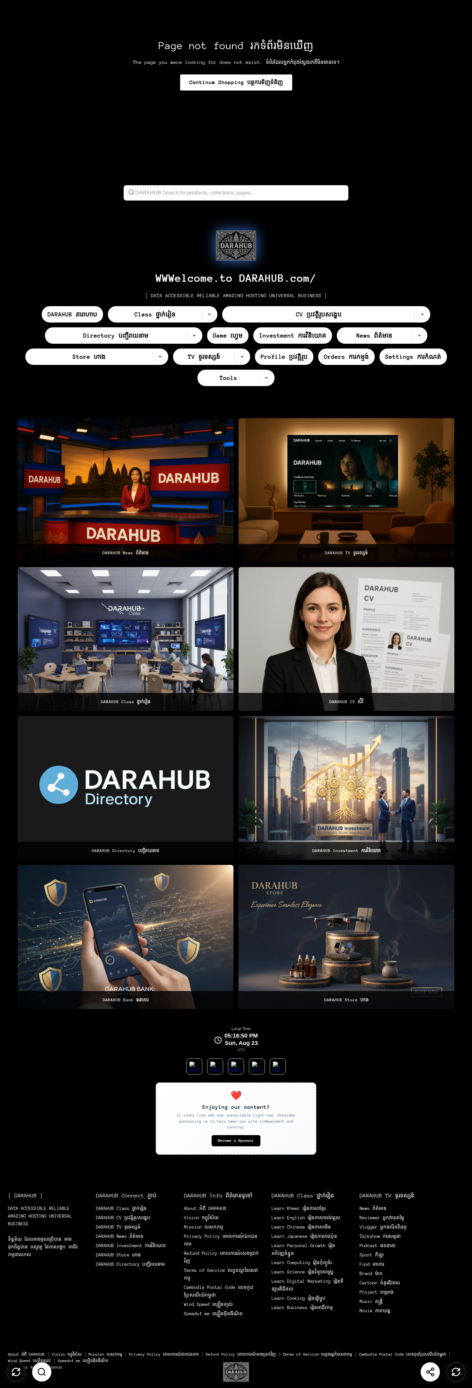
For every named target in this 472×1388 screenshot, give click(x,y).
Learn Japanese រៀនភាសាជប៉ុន (304, 1236)
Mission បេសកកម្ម (203, 1226)
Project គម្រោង (377, 1292)
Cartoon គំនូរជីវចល (380, 1282)
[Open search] (41, 1372)
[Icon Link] (236, 245)
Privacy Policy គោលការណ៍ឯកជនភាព (164, 1354)
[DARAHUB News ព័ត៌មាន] (125, 490)
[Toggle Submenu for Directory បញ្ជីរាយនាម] (194, 335)
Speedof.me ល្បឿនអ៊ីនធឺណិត (213, 1313)
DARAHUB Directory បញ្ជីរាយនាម (130, 1264)
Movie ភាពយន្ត (375, 1310)
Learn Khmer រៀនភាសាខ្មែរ (299, 1208)
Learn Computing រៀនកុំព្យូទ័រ (302, 1262)
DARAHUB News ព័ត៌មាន (120, 1236)
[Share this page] (430, 1372)
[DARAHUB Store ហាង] (346, 937)
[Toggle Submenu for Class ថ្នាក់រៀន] (209, 314)
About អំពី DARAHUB (205, 1208)
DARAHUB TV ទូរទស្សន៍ (118, 1226)
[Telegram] (278, 1066)
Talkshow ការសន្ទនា (380, 1236)
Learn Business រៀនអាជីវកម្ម (302, 1307)
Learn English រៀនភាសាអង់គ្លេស (306, 1217)
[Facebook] (215, 1066)
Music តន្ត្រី (371, 1301)
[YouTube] (194, 1066)
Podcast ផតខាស (378, 1245)
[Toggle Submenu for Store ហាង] (160, 356)
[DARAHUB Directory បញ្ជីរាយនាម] (125, 788)
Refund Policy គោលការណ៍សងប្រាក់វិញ (241, 1354)
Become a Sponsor (236, 1140)
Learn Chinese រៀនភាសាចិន (301, 1226)
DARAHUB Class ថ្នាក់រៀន (121, 1208)
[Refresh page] (456, 1372)
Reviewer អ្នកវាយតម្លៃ (382, 1217)
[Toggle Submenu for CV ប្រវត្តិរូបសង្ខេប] (422, 314)
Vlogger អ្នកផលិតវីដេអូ (383, 1226)
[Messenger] (236, 1066)
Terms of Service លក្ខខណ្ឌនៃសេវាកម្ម (317, 1354)
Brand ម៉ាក (371, 1273)
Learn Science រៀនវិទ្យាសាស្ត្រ (303, 1271)
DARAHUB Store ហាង (118, 1254)
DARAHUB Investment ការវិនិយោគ (131, 1245)
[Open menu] (236, 1372)
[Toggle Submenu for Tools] (266, 377)
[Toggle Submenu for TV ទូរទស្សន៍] (242, 356)
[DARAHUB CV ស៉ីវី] (346, 639)
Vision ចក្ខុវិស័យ (201, 1217)
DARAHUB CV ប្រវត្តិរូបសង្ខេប (123, 1217)
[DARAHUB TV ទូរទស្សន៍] (346, 490)
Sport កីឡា (372, 1254)
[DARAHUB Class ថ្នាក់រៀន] (125, 639)
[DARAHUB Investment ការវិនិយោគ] (346, 788)
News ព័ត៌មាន (373, 1208)
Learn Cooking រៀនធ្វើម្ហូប (299, 1298)
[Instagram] (257, 1066)
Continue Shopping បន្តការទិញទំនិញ (236, 82)
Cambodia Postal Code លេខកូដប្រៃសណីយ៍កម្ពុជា (402, 1354)
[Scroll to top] (16, 1372)
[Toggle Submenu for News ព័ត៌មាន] (419, 335)
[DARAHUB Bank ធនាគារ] (125, 937)
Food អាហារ (372, 1264)
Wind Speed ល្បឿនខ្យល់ (208, 1304)
